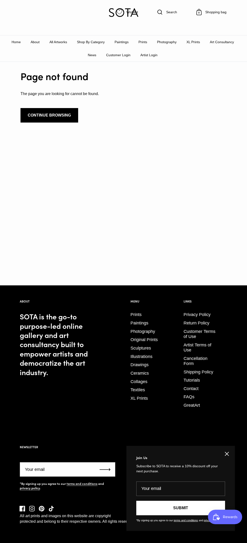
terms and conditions (82, 484)
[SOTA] (123, 12)
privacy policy (30, 488)
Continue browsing (49, 115)
